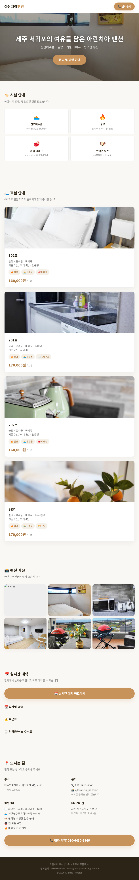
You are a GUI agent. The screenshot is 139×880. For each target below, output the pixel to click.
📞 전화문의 (124, 6)
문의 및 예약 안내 (69, 59)
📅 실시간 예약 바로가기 (69, 693)
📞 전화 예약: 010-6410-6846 (69, 840)
